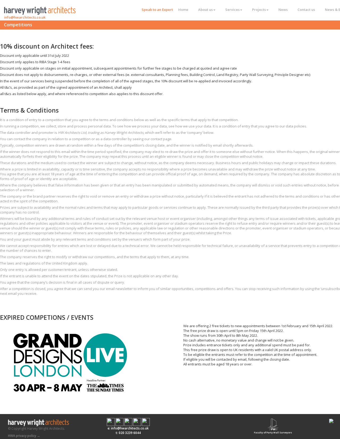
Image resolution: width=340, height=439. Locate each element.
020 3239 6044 (130, 433)
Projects (259, 9)
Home (183, 9)
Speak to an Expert (157, 9)
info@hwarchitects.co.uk (24, 17)
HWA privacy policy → (24, 435)
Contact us (306, 9)
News (283, 9)
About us (205, 9)
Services (232, 9)
